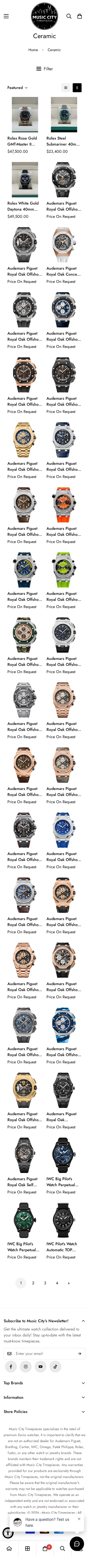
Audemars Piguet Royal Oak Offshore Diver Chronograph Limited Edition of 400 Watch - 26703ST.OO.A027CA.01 (25, 597)
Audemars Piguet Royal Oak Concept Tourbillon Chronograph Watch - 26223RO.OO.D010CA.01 (64, 271)
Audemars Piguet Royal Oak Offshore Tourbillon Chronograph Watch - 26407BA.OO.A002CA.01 (25, 1117)
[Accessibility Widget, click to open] (8, 1533)
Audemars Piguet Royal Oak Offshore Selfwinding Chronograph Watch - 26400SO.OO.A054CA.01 (25, 662)
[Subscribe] (79, 1353)
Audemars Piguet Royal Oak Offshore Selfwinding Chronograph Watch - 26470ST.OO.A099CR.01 (25, 922)
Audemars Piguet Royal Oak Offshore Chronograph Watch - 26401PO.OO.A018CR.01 (64, 336)
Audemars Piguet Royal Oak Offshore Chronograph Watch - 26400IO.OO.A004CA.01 (25, 336)
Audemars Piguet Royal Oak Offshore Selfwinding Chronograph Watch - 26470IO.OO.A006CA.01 (25, 727)
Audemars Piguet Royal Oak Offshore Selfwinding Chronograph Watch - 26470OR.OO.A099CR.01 (25, 792)
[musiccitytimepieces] (11, 1367)
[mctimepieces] (44, 16)
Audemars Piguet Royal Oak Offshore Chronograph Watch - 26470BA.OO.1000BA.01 (25, 466)
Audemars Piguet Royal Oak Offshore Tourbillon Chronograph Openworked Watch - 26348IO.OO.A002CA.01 (64, 206)
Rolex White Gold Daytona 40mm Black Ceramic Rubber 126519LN (24, 206)
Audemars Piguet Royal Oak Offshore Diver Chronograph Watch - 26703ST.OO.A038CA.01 (64, 597)
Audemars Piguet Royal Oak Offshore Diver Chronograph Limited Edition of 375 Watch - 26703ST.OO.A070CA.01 (64, 532)
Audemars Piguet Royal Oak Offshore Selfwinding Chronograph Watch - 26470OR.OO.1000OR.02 (64, 727)
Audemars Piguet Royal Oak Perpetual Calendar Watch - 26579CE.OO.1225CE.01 (64, 1117)
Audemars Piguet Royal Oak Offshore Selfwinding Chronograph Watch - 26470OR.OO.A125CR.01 (64, 792)
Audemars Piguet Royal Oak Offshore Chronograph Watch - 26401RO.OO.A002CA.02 (25, 401)
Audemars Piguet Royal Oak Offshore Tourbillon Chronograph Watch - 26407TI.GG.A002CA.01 (25, 271)
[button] (79, 16)
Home (33, 50)
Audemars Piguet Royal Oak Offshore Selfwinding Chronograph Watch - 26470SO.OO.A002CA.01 (25, 857)
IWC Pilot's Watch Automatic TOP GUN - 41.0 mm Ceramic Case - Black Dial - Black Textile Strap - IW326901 (61, 1247)
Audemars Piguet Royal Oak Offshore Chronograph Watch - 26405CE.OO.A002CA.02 (64, 401)
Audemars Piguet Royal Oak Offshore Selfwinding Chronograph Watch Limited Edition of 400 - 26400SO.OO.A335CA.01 (64, 1052)
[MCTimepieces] (40, 1367)
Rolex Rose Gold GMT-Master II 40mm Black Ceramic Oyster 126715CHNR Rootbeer (22, 141)
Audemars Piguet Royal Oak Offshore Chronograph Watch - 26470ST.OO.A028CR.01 (64, 466)
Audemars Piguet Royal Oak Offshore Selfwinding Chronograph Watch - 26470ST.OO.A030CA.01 (64, 857)
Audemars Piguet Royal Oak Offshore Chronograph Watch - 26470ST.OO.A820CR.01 (25, 532)
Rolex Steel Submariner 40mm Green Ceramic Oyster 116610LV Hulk (62, 141)
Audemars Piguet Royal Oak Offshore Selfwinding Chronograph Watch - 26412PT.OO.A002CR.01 (64, 662)
